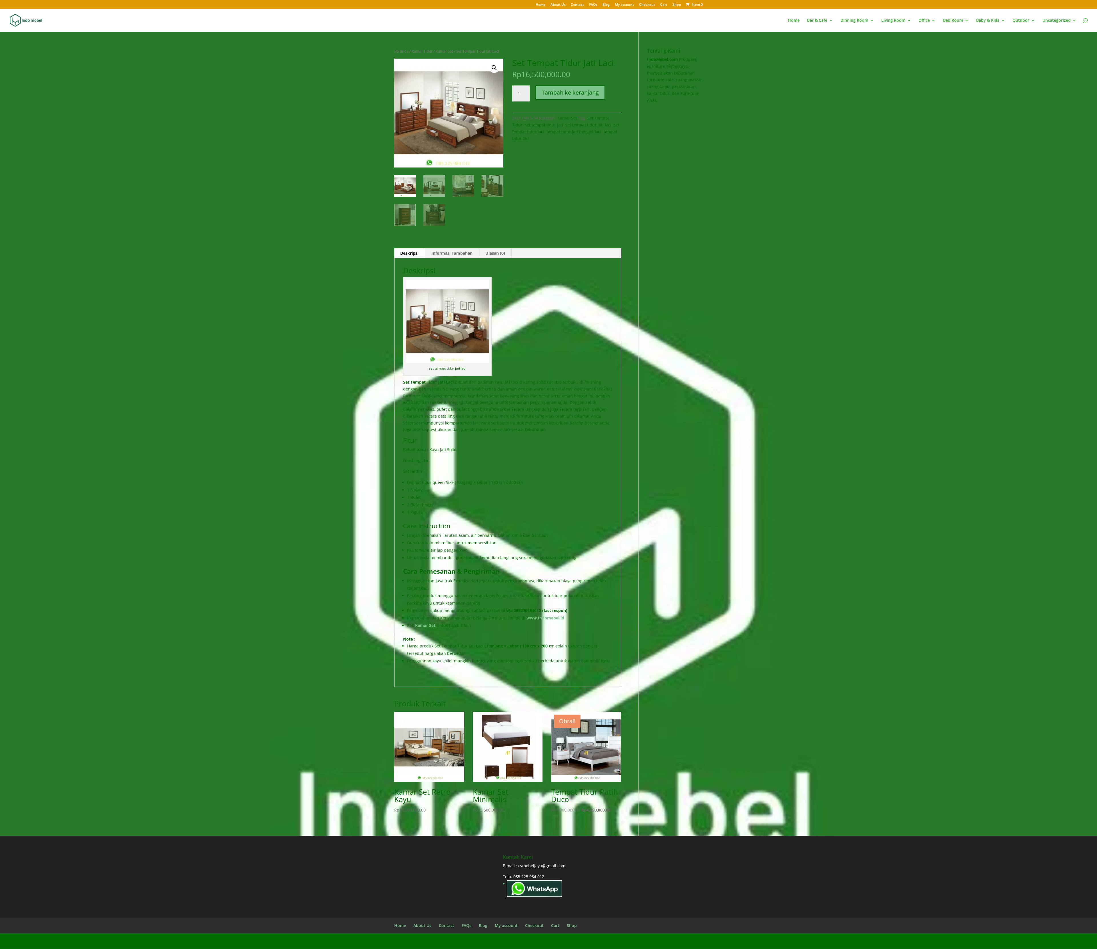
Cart (663, 5)
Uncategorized (1056, 20)
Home (540, 5)
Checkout (647, 5)
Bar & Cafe (817, 20)
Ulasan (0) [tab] (495, 253)
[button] (494, 68)
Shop (676, 5)
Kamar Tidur (422, 51)
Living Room (893, 20)
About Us (558, 5)
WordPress (500, 941)
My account (624, 5)
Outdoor (1020, 20)
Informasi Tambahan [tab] (452, 253)
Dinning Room (854, 20)
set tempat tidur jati (544, 124)
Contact (577, 5)
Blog (606, 5)
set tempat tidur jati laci (588, 124)
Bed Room (953, 20)
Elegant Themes (440, 941)
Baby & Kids (987, 20)
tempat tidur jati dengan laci (574, 131)
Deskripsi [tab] (409, 253)
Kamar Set (444, 51)
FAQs (593, 5)
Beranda (401, 51)
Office (924, 20)
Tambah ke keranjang (570, 92)
